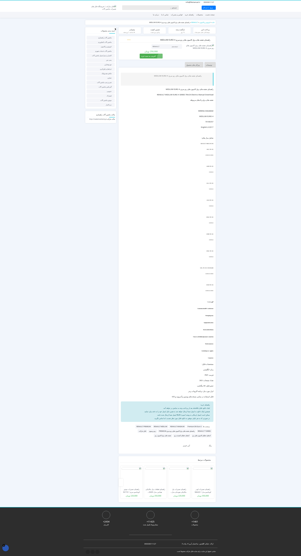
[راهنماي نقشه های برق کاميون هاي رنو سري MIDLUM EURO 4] (199, 46)
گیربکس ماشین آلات (105, 87)
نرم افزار (109, 105)
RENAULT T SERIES (204, 431)
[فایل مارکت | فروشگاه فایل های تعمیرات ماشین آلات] (100, 7)
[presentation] (121, 482)
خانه (213, 22)
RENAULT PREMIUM (144, 426)
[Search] (124, 7)
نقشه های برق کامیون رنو (163, 435)
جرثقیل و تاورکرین (106, 69)
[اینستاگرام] (92, 2)
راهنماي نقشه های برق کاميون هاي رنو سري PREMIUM (177, 431)
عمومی (109, 91)
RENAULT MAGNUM (177, 426)
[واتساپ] (87, 2)
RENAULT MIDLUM (160, 426)
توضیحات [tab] (209, 65)
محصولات (199, 15)
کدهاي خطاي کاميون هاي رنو (201, 435)
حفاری (109, 78)
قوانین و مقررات (176, 15)
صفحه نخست (210, 15)
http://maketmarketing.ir (98, 119)
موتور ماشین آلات (106, 100)
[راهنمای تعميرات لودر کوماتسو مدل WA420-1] (203, 477)
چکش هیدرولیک (107, 73)
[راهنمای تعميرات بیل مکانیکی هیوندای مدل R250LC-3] (179, 477)
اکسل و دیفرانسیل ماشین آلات (102, 55)
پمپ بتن (109, 60)
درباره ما (156, 15)
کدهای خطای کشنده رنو (181, 435)
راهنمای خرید (189, 15)
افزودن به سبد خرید (148, 56)
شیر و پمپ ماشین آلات (104, 82)
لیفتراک (109, 96)
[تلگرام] (89, 2)
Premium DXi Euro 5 (195, 426)
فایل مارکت (142, 431)
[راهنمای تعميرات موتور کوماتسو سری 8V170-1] (131, 477)
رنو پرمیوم (152, 431)
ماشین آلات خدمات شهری (103, 51)
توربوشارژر (108, 64)
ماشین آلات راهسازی (105, 38)
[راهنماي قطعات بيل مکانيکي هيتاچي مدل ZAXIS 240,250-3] (155, 477)
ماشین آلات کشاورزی (105, 42)
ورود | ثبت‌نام (208, 7)
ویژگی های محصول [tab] (193, 65)
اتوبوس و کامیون (205, 22)
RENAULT (194, 22)
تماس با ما (164, 15)
